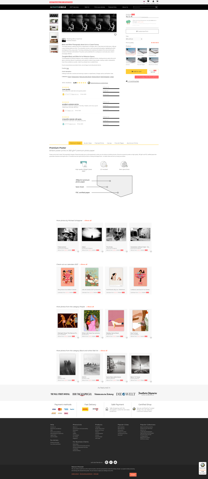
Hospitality (75, 449)
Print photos (76, 435)
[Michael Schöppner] (64, 40)
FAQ (51, 430)
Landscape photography (146, 431)
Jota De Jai (86, 334)
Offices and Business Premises (80, 447)
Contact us (53, 427)
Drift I (59, 377)
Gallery (74, 433)
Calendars (97, 427)
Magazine (75, 438)
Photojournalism (75, 76)
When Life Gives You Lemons (91, 333)
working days (133, 81)
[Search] (156, 7)
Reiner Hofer (62, 378)
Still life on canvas (144, 439)
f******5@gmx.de (69, 110)
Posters (97, 431)
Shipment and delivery (55, 428)
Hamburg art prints (122, 433)
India (67, 68)
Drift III (84, 377)
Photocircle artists (54, 442)
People (69, 76)
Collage (112, 76)
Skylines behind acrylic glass (147, 433)
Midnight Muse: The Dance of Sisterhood (68, 333)
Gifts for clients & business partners (81, 445)
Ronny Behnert (111, 378)
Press (74, 431)
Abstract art (143, 430)
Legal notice (53, 435)
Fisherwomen (62, 247)
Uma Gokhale (62, 334)
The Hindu (109, 247)
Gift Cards (97, 438)
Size (127, 36)
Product (128, 46)
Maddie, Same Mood (112, 333)
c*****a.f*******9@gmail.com (72, 94)
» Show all (87, 220)
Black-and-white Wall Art (85, 76)
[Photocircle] (58, 7)
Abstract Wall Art (96, 76)
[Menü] (205, 463)
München (120, 435)
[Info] (127, 49)
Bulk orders (75, 444)
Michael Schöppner (72, 40)
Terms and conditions (55, 431)
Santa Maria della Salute (113, 377)
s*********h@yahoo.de (70, 124)
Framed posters (99, 433)
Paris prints (120, 430)
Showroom (75, 430)
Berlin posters (121, 427)
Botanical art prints (145, 437)
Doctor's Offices (77, 450)
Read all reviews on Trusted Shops (99, 82)
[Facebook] (111, 462)
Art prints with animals (145, 434)
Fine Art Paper (98, 436)
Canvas (97, 435)
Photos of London (122, 431)
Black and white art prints (146, 427)
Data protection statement (56, 433)
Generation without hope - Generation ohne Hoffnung (140, 247)
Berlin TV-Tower (135, 377)
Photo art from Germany (146, 428)
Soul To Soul (134, 333)
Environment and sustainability (80, 428)
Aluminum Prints (99, 430)
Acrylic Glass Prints (99, 428)
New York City (121, 428)
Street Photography (105, 76)
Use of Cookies (53, 436)
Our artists (75, 436)
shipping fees (145, 16)
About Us (75, 427)
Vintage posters (144, 436)
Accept (133, 474)
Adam (84, 247)
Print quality (130, 42)
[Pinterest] (115, 462)
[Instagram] (107, 462)
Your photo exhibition (55, 444)
